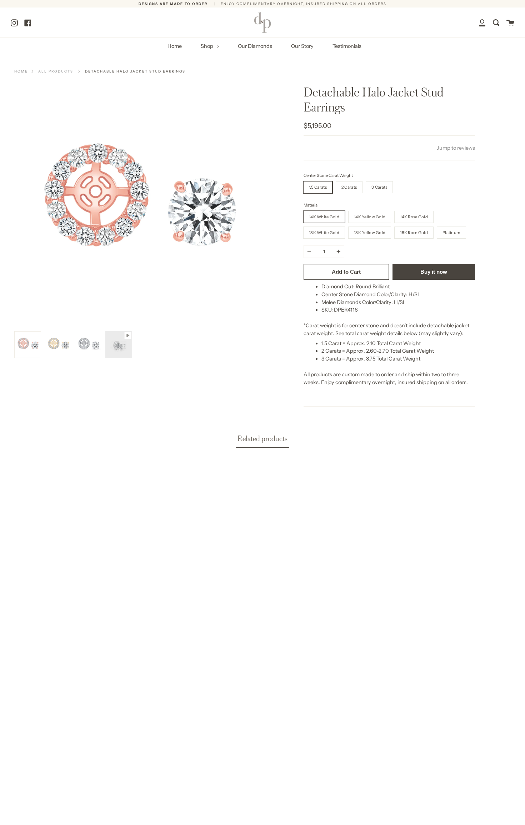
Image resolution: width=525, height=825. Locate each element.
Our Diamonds (255, 46)
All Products (55, 71)
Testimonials (346, 46)
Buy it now (433, 272)
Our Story (302, 46)
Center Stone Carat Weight (328, 175)
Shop (207, 46)
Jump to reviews (456, 148)
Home (175, 46)
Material (311, 205)
